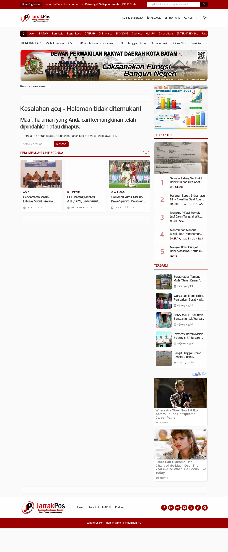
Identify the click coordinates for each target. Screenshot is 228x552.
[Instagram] (171, 508)
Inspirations (166, 33)
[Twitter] (191, 508)
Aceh (32, 33)
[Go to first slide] (148, 153)
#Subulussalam (55, 43)
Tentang (174, 18)
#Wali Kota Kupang (201, 43)
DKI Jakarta (105, 33)
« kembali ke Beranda (34, 136)
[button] (204, 4)
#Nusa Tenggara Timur (133, 43)
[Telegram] (205, 508)
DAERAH (90, 33)
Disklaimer (80, 507)
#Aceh (72, 43)
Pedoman (120, 507)
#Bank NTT (179, 43)
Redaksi (156, 18)
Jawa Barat (188, 204)
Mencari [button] (61, 144)
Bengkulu (57, 33)
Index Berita (134, 18)
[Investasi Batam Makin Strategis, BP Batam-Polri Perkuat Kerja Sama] (164, 339)
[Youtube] (184, 508)
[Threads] (178, 508)
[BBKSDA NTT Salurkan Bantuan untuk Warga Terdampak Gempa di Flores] (164, 320)
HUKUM (150, 33)
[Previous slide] (144, 153)
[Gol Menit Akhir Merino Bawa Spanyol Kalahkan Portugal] (129, 174)
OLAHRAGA (118, 192)
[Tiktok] (198, 508)
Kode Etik (94, 507)
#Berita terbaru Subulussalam (97, 43)
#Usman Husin (159, 43)
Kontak (193, 18)
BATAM (43, 33)
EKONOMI (122, 33)
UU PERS (107, 507)
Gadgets (137, 33)
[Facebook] (164, 508)
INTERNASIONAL (187, 33)
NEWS (199, 204)
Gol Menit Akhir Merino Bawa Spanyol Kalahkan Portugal (127, 201)
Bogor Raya (74, 33)
